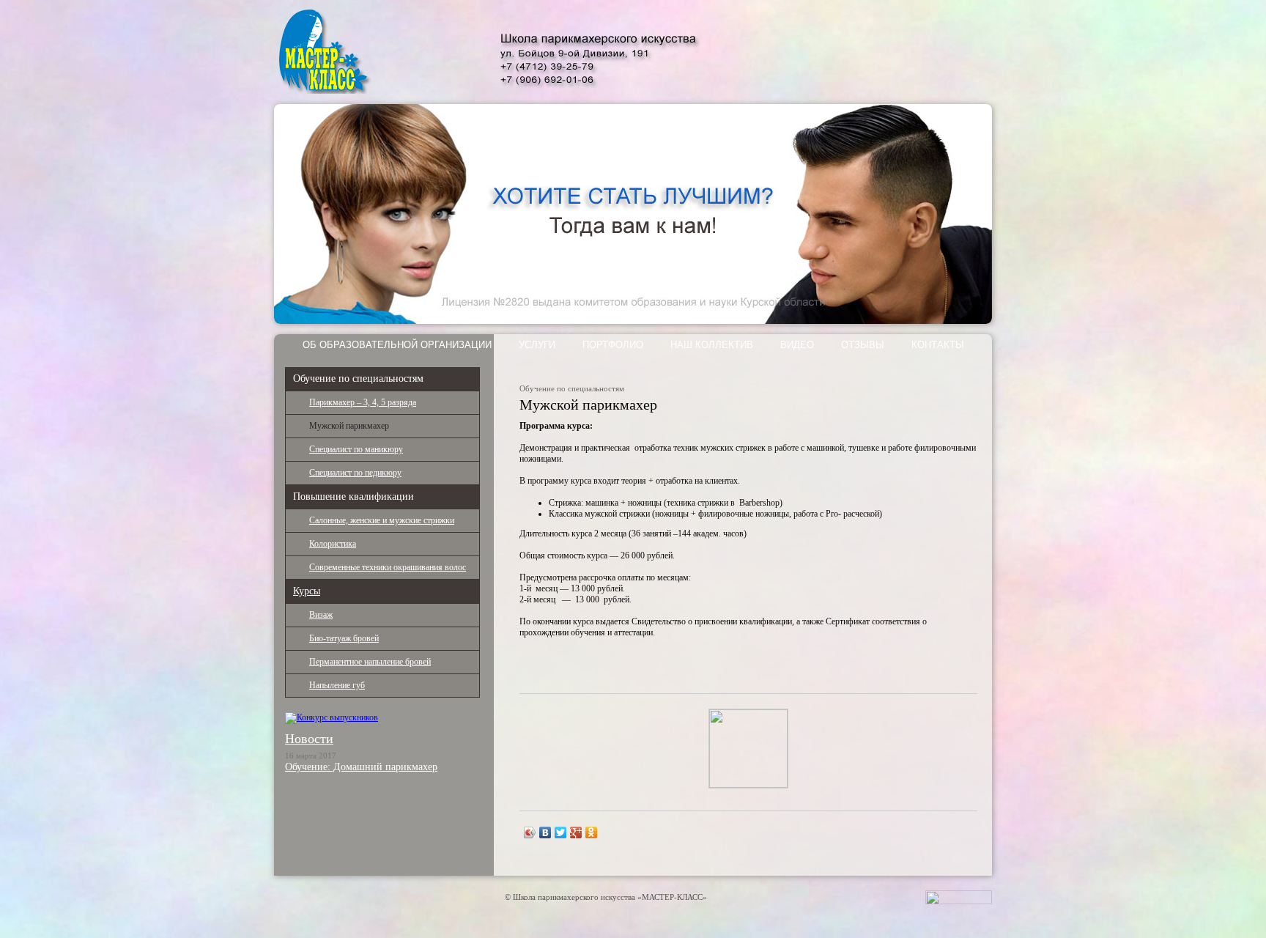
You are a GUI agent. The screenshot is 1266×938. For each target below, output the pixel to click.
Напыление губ (337, 685)
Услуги (537, 344)
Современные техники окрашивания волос (387, 567)
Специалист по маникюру (356, 449)
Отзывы (862, 344)
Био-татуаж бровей (344, 638)
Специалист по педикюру (355, 473)
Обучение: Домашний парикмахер (361, 766)
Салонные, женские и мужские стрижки (381, 520)
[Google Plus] (576, 832)
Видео (797, 344)
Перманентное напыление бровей (370, 662)
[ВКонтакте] (545, 832)
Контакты (937, 344)
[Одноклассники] (591, 832)
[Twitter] (561, 832)
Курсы (306, 591)
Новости (309, 738)
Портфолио (612, 344)
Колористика (332, 544)
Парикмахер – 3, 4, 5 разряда (362, 402)
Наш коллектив (711, 344)
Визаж (321, 615)
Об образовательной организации (397, 344)
